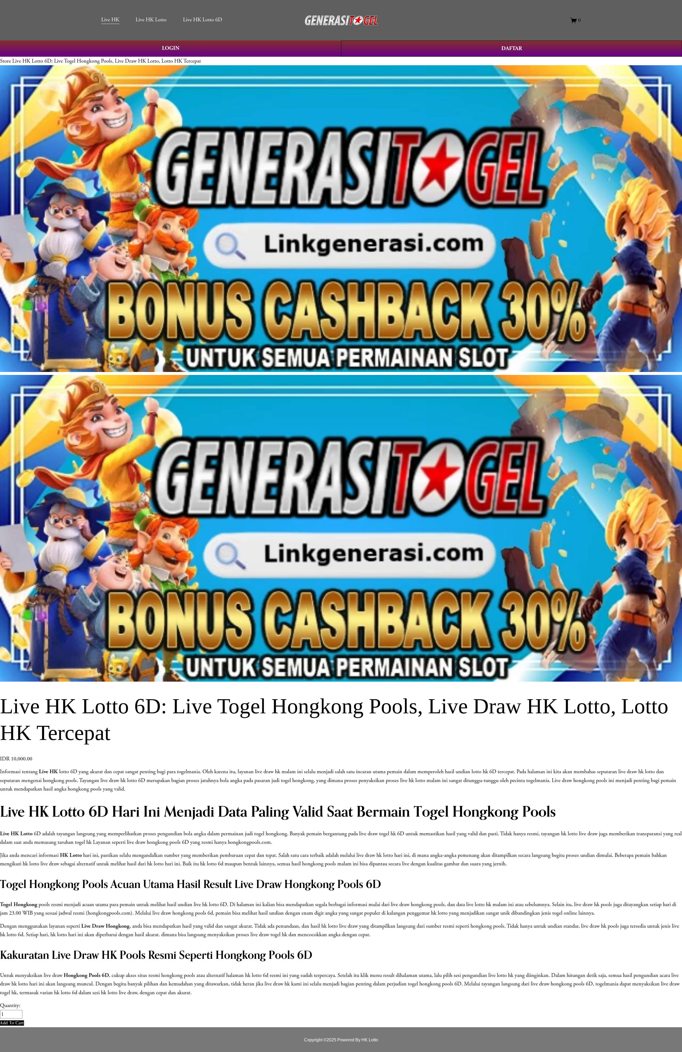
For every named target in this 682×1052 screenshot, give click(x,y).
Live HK (110, 19)
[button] (12, 1022)
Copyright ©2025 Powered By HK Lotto (341, 1039)
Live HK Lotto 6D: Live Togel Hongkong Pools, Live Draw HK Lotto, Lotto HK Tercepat (106, 61)
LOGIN (170, 48)
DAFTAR (511, 48)
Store (5, 61)
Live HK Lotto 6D (202, 19)
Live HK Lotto (151, 19)
